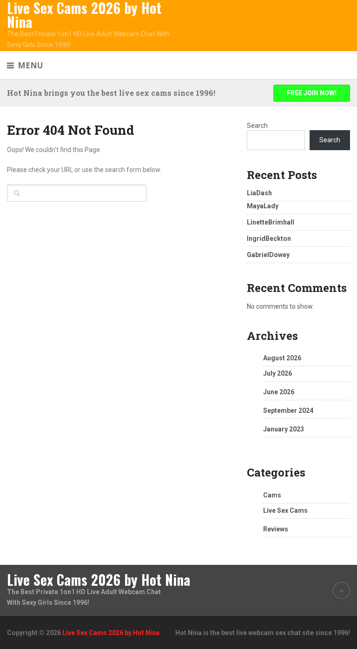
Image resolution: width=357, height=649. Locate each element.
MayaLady (262, 206)
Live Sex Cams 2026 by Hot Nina (84, 15)
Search (257, 125)
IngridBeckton (269, 238)
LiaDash (259, 193)
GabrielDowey (268, 254)
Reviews (275, 529)
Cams (272, 495)
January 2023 (283, 429)
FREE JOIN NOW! (312, 93)
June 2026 (278, 392)
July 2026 (277, 373)
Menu (30, 65)
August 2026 (282, 358)
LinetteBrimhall (270, 222)
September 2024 (288, 410)
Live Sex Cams (285, 510)
